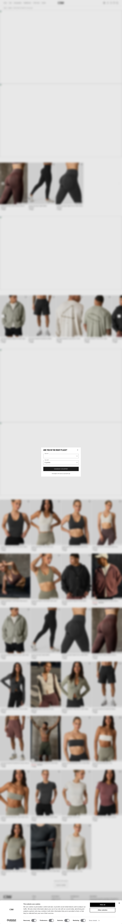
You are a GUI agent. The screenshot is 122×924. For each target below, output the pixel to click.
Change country (61, 469)
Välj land (46, 453)
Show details (93, 920)
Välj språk (47, 460)
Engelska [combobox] (47, 462)
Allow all (102, 904)
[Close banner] (119, 903)
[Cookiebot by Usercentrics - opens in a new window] (11, 920)
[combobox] (61, 456)
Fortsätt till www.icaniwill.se (61, 473)
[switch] (51, 920)
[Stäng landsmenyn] (78, 450)
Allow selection (102, 910)
